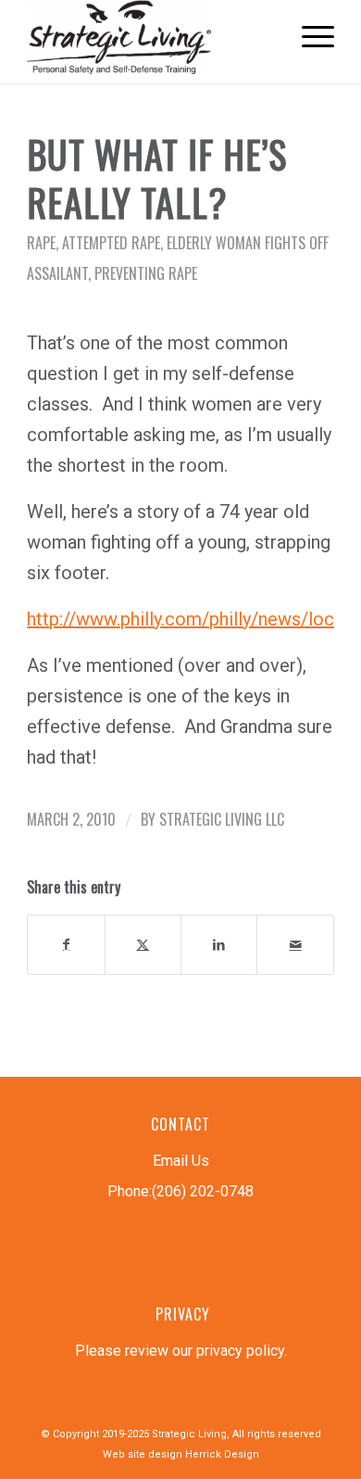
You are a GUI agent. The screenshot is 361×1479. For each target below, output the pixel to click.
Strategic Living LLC (221, 819)
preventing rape (145, 273)
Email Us (181, 1160)
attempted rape (111, 243)
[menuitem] (308, 37)
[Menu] (308, 37)
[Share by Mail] (294, 945)
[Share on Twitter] (143, 945)
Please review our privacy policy (179, 1350)
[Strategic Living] (149, 37)
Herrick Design (222, 1454)
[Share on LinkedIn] (218, 945)
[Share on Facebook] (66, 945)
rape (41, 243)
